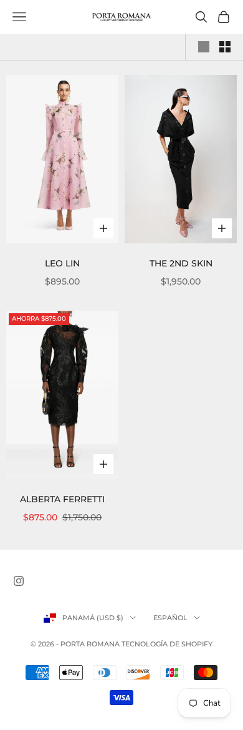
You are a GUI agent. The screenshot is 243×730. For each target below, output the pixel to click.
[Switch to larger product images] (203, 47)
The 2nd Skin (181, 263)
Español (170, 617)
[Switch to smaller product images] (225, 47)
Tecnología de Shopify (167, 644)
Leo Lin (62, 263)
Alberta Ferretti (62, 499)
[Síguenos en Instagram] (18, 581)
